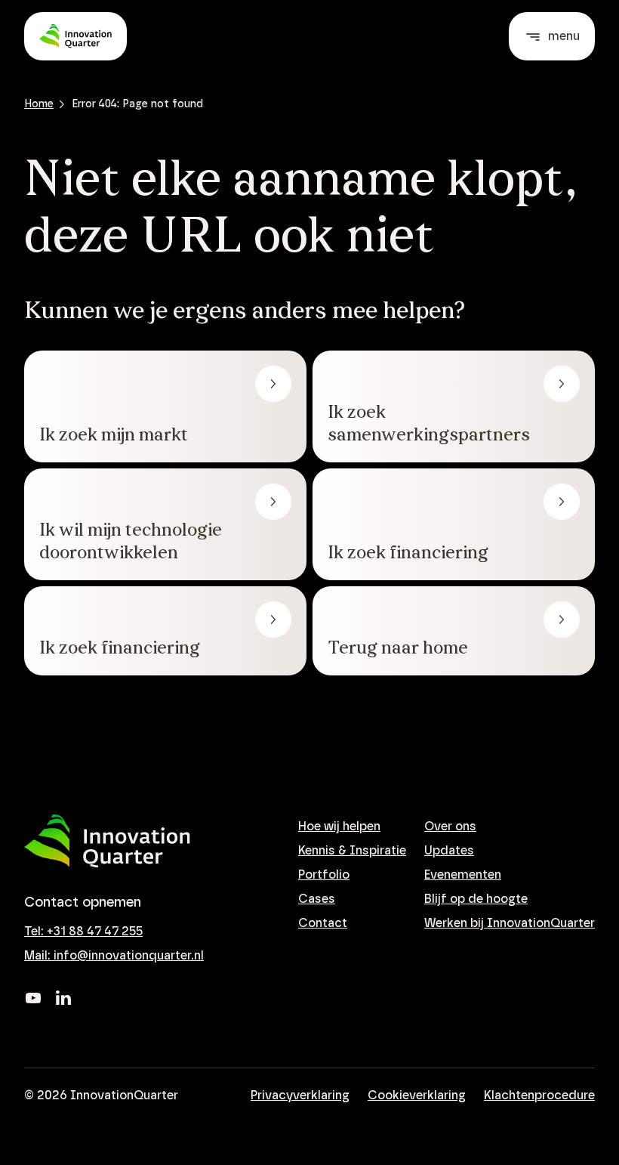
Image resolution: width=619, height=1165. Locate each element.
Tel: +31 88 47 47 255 (83, 932)
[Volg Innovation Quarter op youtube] (33, 998)
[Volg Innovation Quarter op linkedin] (63, 998)
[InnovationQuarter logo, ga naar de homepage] (107, 841)
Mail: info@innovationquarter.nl (114, 956)
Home (39, 104)
